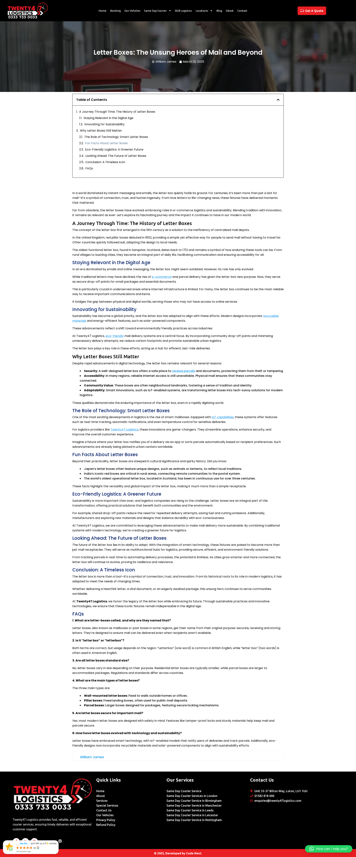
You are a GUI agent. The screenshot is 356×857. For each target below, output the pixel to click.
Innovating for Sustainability (104, 124)
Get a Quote (314, 10)
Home (102, 10)
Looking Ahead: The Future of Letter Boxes (115, 156)
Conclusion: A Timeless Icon (105, 162)
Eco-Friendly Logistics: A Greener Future (114, 149)
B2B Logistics (183, 10)
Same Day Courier (155, 10)
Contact (242, 10)
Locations (202, 10)
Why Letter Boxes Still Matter (101, 130)
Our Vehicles (132, 10)
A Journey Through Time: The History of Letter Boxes (117, 112)
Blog (219, 10)
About (230, 10)
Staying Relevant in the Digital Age (108, 118)
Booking (115, 10)
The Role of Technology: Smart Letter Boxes (116, 137)
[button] (278, 99)
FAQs (89, 168)
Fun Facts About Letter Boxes (106, 143)
